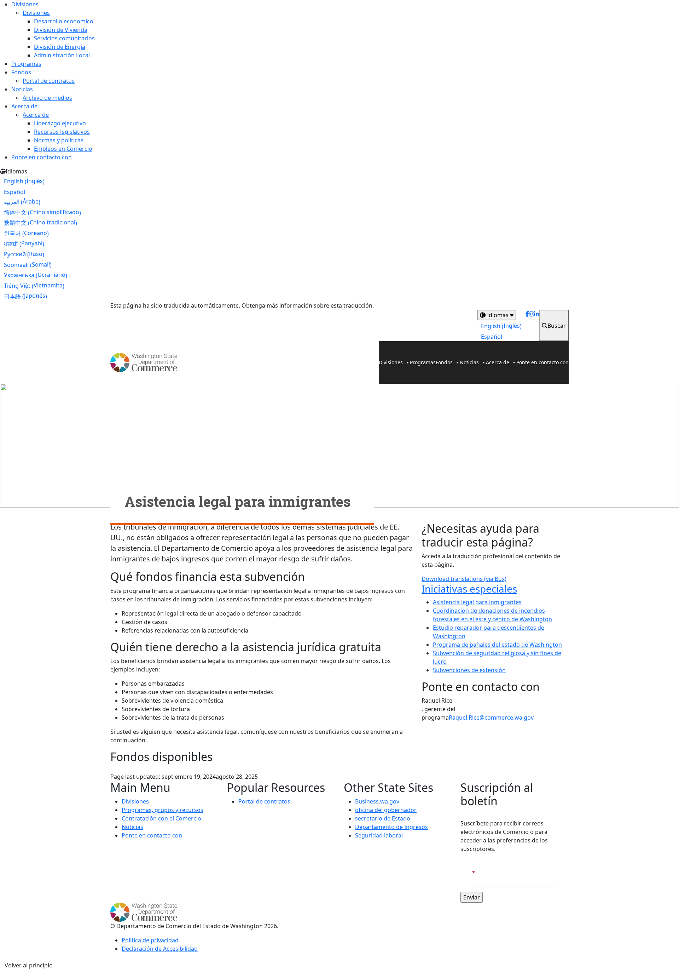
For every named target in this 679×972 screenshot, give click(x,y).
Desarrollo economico (63, 21)
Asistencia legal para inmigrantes (477, 602)
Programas (26, 64)
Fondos (21, 72)
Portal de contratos (49, 81)
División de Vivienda (60, 30)
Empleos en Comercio (63, 149)
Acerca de (24, 106)
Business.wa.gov (377, 801)
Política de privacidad (150, 940)
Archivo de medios (47, 98)
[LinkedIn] (536, 325)
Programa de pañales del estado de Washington (497, 644)
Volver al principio (29, 965)
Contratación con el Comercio (161, 818)
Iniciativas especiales (469, 588)
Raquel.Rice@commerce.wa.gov (491, 717)
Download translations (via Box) (464, 579)
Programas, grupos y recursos (162, 810)
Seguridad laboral (379, 835)
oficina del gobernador (386, 810)
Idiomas (498, 315)
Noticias (22, 89)
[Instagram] (531, 325)
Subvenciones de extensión (469, 670)
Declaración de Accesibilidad (160, 949)
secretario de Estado (382, 818)
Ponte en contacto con (41, 157)
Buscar (556, 326)
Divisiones (25, 4)
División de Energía (59, 47)
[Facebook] (527, 325)
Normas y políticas (58, 140)
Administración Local (62, 55)
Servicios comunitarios (64, 38)
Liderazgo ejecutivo (60, 123)
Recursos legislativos (62, 132)
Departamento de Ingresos (391, 827)
